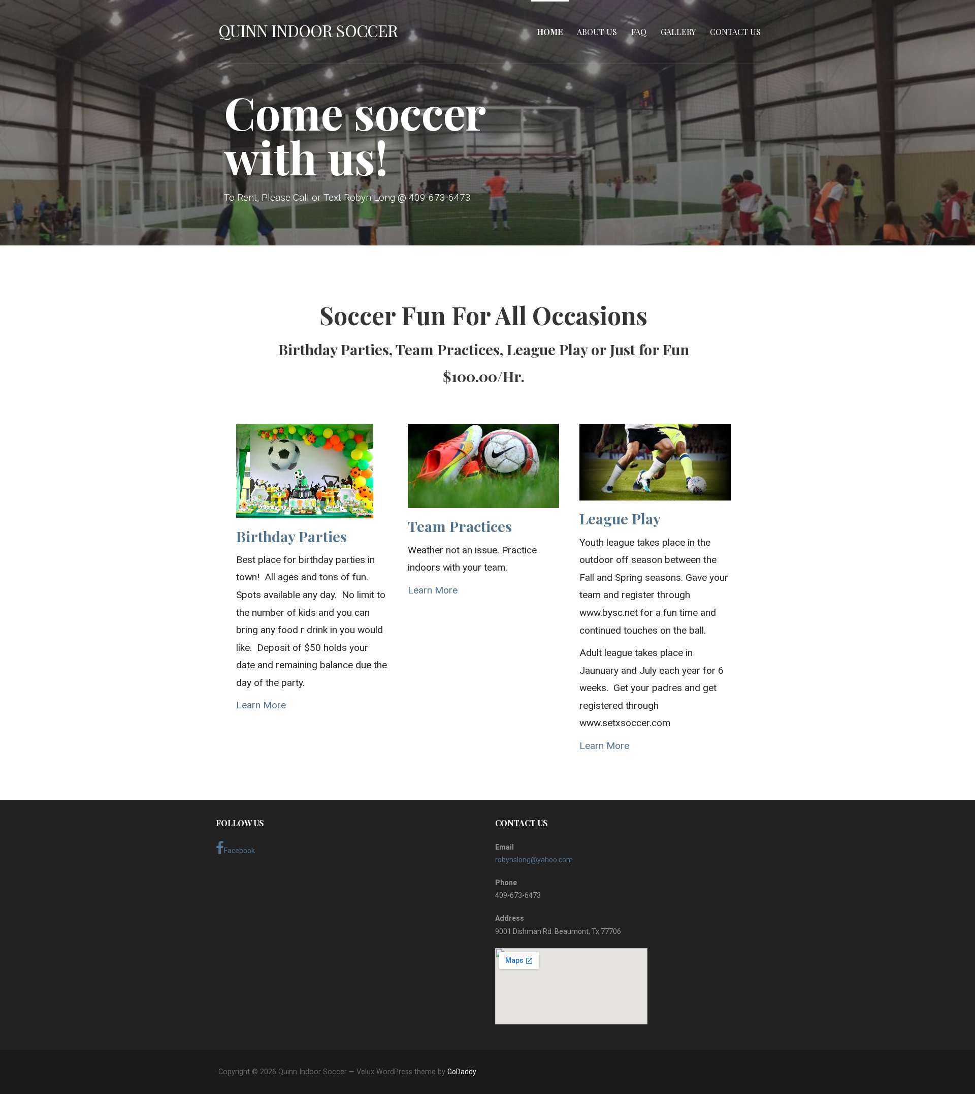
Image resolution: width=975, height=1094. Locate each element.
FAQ (638, 31)
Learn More (261, 705)
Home (550, 31)
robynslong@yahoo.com (534, 860)
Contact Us (735, 31)
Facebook (239, 851)
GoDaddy (461, 1072)
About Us (597, 31)
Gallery (678, 31)
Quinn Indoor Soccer (308, 30)
